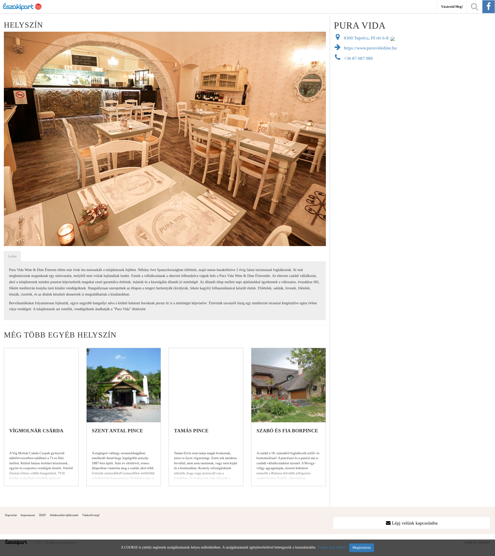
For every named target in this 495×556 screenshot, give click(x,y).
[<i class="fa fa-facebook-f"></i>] (488, 6)
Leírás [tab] (12, 256)
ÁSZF (42, 515)
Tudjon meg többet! (331, 547)
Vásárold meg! (452, 7)
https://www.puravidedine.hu (370, 48)
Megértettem (361, 548)
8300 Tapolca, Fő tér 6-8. (367, 38)
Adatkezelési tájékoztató (64, 515)
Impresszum (28, 515)
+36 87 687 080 (358, 58)
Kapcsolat (11, 515)
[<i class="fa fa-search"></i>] (474, 6)
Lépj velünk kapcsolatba (414, 523)
